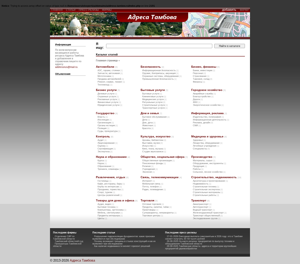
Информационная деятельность (211, 119)
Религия (147, 166)
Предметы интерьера (110, 215)
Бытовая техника (108, 207)
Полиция (103, 128)
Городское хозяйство (208, 90)
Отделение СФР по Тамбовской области (64, 237)
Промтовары (150, 210)
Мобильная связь (152, 183)
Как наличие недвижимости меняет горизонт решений (122, 246)
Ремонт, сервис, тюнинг (111, 82)
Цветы (102, 218)
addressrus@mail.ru (66, 67)
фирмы (107, 10)
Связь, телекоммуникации (161, 177)
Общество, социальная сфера (164, 156)
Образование (106, 166)
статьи (71, 10)
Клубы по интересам (110, 186)
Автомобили (107, 66)
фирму (244, 10)
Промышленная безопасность (159, 79)
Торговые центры (152, 215)
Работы (198, 169)
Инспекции (105, 119)
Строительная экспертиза (208, 189)
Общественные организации (158, 160)
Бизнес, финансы (205, 66)
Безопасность (152, 66)
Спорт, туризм (106, 192)
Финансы (199, 82)
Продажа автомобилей (111, 79)
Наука (102, 163)
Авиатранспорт (202, 204)
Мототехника (106, 76)
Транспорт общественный (208, 215)
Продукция (200, 166)
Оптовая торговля (153, 204)
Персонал (199, 73)
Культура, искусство (157, 136)
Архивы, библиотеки (154, 140)
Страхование (201, 76)
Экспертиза (105, 151)
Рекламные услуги (109, 99)
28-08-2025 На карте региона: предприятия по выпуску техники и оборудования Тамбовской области (199, 242)
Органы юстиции (108, 125)
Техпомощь (105, 84)
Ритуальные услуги (153, 102)
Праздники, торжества (110, 189)
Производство (203, 156)
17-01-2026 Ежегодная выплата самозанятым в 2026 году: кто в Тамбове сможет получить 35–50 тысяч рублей (204, 237)
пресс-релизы (89, 10)
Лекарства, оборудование (207, 143)
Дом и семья (151, 113)
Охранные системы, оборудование (162, 76)
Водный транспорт (204, 210)
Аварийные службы (204, 93)
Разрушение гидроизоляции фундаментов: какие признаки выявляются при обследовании (123, 237)
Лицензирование (108, 143)
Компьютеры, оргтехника (112, 210)
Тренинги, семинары (110, 169)
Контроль (104, 136)
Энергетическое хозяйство (208, 105)
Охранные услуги (108, 96)
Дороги (198, 99)
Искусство (149, 146)
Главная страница (107, 60)
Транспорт (200, 200)
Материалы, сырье (204, 160)
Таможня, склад (202, 79)
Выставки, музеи (152, 143)
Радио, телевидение (154, 189)
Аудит (102, 140)
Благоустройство (203, 96)
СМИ (197, 125)
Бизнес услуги (108, 90)
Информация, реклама (209, 113)
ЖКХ (196, 102)
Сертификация (107, 148)
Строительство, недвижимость (216, 177)
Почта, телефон (152, 186)
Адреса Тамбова (82, 260)
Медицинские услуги (154, 99)
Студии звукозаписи (154, 151)
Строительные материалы (208, 192)
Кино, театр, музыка (154, 148)
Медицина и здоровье (209, 136)
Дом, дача (149, 122)
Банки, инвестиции (204, 70)
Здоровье (199, 140)
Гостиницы (104, 181)
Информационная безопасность (160, 70)
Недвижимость (202, 183)
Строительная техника (206, 186)
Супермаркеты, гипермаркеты (159, 212)
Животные (149, 125)
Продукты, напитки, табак (157, 207)
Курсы (102, 160)
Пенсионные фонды (154, 163)
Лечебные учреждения (206, 146)
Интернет (148, 181)
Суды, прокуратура (109, 131)
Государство (107, 113)
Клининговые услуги (154, 96)
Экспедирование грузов (206, 218)
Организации (106, 122)
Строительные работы (206, 195)
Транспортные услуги (155, 108)
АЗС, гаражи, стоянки (110, 70)
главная (57, 10)
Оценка (103, 146)
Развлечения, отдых (112, 177)
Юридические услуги (110, 105)
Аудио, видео (106, 204)
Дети (146, 119)
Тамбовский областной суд (69, 241)
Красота (147, 128)
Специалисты (201, 148)
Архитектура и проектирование (210, 181)
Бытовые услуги (154, 90)
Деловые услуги (107, 93)
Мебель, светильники (110, 212)
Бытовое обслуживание (156, 117)
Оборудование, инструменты (209, 163)
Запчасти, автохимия (110, 73)
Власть (103, 117)
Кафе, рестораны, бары (111, 183)
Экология (148, 172)
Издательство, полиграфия (208, 117)
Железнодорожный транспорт (210, 212)
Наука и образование (113, 156)
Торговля (149, 200)
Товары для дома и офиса (117, 200)
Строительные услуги (155, 105)
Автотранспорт (202, 207)
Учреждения (150, 169)
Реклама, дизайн (203, 122)
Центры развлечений (110, 195)
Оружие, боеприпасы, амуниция (160, 73)
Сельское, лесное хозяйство (209, 172)
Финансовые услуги (109, 102)
